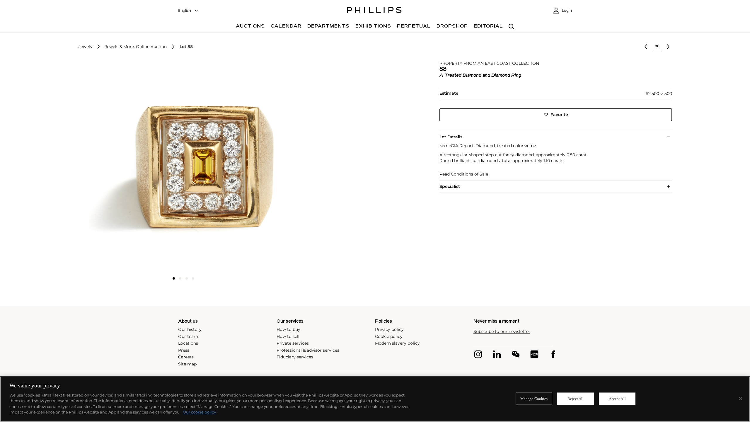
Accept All (617, 399)
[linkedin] (497, 354)
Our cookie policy (199, 412)
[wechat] (515, 354)
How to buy (288, 329)
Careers (186, 357)
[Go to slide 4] (193, 278)
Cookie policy (389, 336)
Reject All (575, 399)
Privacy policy (389, 329)
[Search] (511, 26)
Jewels (85, 46)
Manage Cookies (534, 399)
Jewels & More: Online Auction (136, 46)
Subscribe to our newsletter (501, 331)
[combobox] (188, 10)
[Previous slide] (113, 167)
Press (183, 350)
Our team (188, 336)
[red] (534, 354)
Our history (190, 329)
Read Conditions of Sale (463, 174)
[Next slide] (254, 167)
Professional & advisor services (308, 350)
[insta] (478, 354)
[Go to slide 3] (186, 278)
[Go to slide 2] (180, 278)
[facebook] (553, 354)
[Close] (740, 398)
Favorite (559, 114)
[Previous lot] (646, 46)
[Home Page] (374, 11)
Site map (187, 364)
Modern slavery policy (397, 343)
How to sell (288, 336)
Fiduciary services (295, 357)
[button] (181, 166)
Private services (293, 343)
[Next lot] (668, 46)
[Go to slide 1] (173, 278)
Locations (188, 343)
